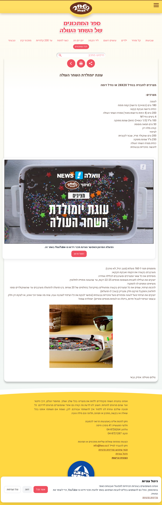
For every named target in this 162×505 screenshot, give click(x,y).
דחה (27, 489)
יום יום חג (78, 40)
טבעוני (11, 40)
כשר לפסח (63, 40)
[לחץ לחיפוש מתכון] (60, 55)
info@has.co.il (101, 446)
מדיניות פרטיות (150, 497)
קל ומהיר (136, 40)
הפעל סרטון (79, 253)
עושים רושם (109, 40)
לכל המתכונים (81, 46)
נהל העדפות (12, 489)
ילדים (124, 40)
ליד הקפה (93, 40)
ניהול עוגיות (122, 454)
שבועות (150, 40)
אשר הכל (40, 489)
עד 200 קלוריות (44, 40)
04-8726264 (113, 429)
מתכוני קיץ (25, 40)
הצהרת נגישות (120, 458)
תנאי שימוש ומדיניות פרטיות (113, 450)
